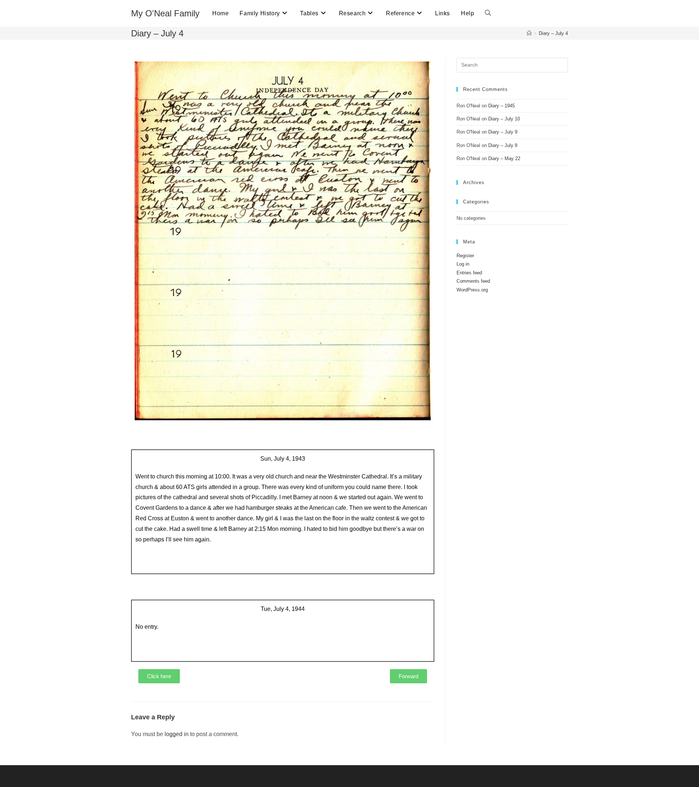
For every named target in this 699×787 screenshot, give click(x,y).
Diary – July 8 (502, 145)
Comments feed (473, 281)
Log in (463, 264)
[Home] (529, 33)
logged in (177, 734)
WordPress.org (472, 290)
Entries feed (469, 272)
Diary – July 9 (502, 132)
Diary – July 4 (553, 33)
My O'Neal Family (165, 13)
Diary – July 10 (504, 119)
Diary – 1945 (501, 105)
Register (465, 255)
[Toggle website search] (487, 13)
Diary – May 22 (504, 158)
